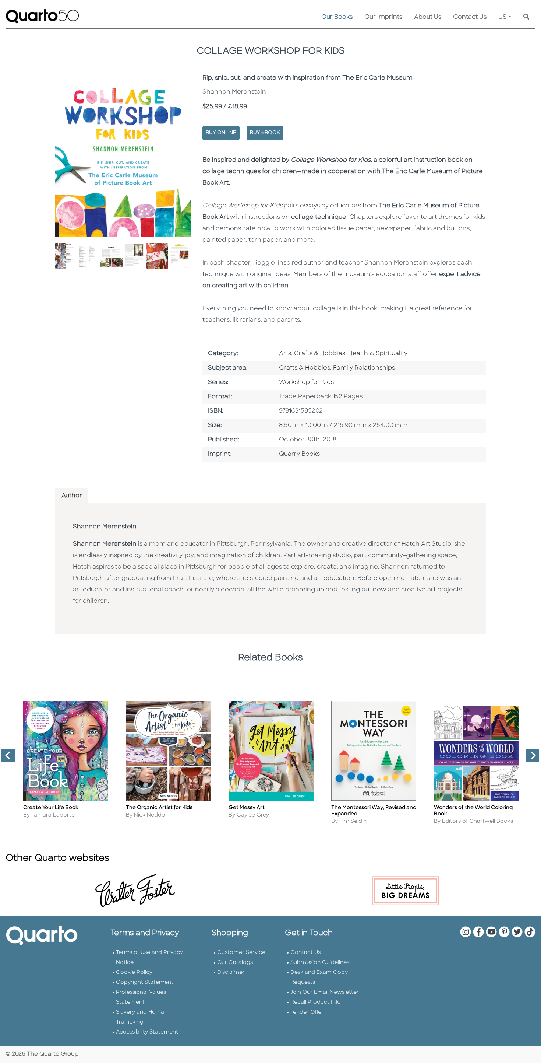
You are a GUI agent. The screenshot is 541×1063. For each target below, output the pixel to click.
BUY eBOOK (265, 132)
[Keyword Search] (526, 17)
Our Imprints (383, 17)
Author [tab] (71, 496)
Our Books (337, 17)
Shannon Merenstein (105, 527)
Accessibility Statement (147, 1032)
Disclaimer (231, 972)
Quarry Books (299, 454)
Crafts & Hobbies (304, 368)
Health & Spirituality (377, 354)
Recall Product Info (315, 1002)
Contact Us (470, 17)
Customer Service (241, 952)
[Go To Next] (529, 758)
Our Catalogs (235, 962)
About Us (427, 17)
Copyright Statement (144, 982)
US (502, 17)
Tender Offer (306, 1012)
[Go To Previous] (5, 758)
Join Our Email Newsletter (324, 992)
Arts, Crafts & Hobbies (312, 354)
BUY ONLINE (221, 132)
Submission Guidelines (319, 962)
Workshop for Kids (306, 382)
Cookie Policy (134, 972)
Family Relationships (364, 368)
